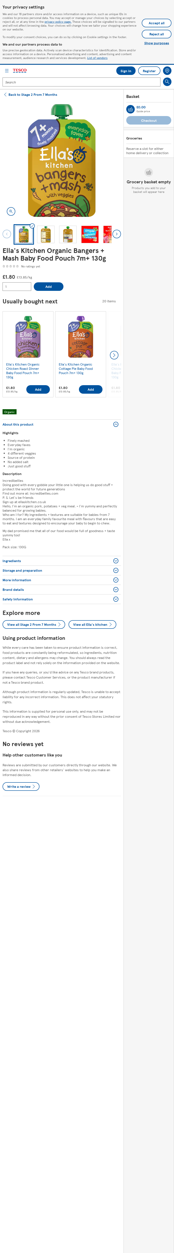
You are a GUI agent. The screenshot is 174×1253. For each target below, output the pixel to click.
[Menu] (7, 70)
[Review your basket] (130, 109)
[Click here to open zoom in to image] (11, 211)
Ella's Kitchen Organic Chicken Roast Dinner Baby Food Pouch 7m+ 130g (23, 370)
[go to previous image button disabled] (7, 234)
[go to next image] (116, 234)
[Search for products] (167, 82)
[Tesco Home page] (20, 71)
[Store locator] (167, 70)
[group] (28, 355)
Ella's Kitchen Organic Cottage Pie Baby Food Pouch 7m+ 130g (76, 368)
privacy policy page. (58, 21)
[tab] (24, 234)
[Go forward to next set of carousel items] (114, 355)
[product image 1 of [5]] (62, 160)
